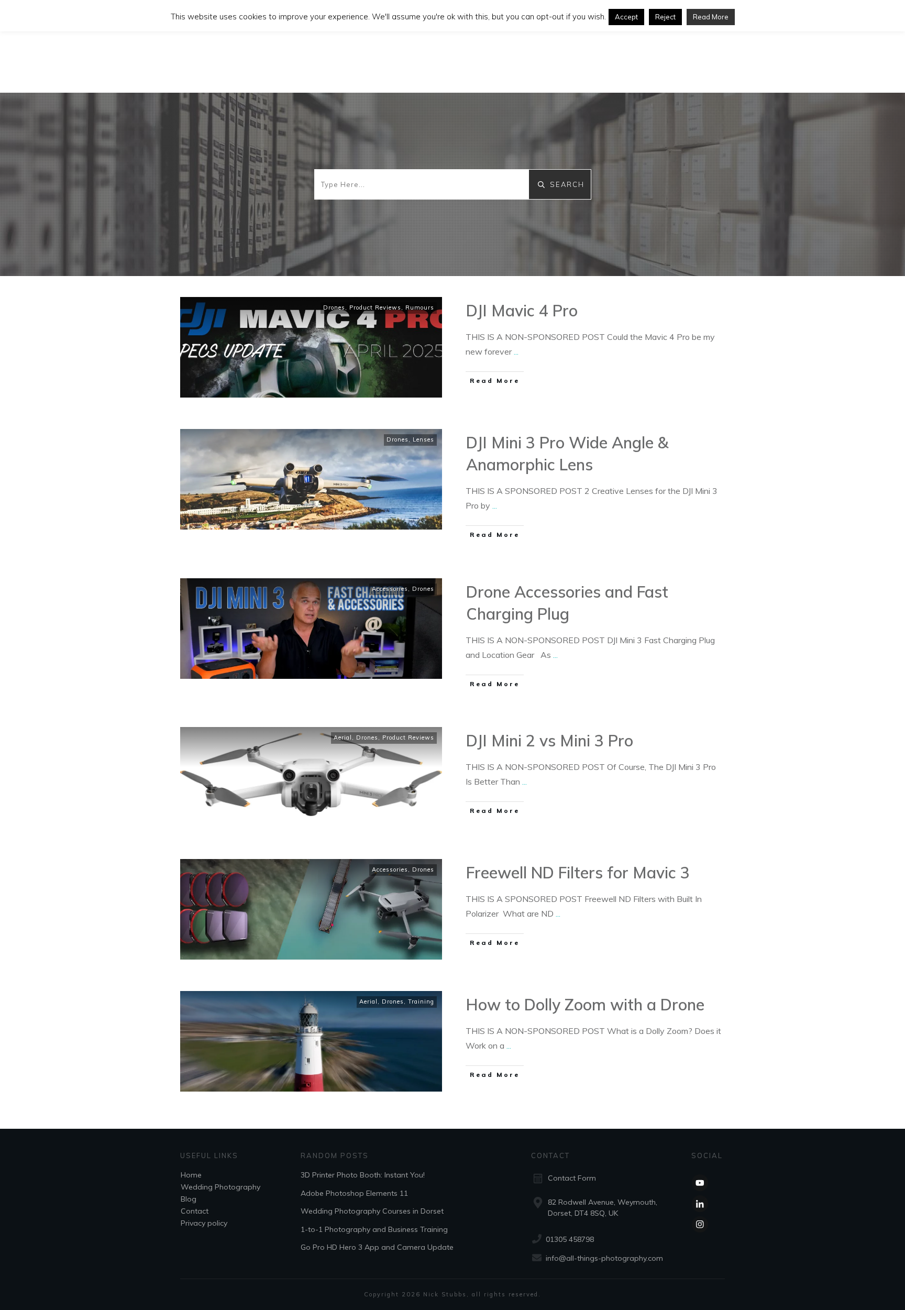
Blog (188, 1199)
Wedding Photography (220, 1187)
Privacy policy (204, 1223)
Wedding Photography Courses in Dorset (372, 1211)
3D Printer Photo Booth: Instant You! (363, 1175)
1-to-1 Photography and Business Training (374, 1229)
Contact (194, 1211)
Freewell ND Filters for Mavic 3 (578, 873)
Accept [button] (626, 17)
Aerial (343, 737)
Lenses (423, 439)
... (516, 351)
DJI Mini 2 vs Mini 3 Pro (549, 741)
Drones (334, 307)
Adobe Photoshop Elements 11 (354, 1193)
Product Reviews (375, 307)
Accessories (390, 588)
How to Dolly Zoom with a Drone (585, 1005)
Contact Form (572, 1178)
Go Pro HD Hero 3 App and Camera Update (377, 1247)
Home (191, 1175)
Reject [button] (665, 17)
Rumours (419, 307)
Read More (711, 17)
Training (421, 1001)
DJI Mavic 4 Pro (522, 311)
